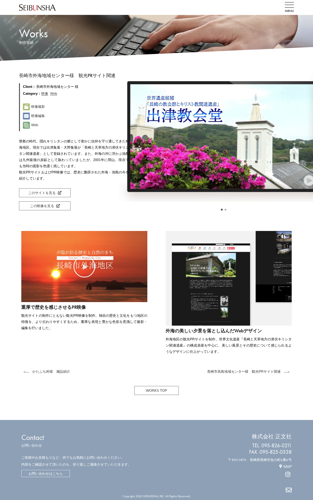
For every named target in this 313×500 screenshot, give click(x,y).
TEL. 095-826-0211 (272, 445)
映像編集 (38, 116)
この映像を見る (42, 206)
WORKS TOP (156, 390)
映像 (44, 93)
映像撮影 (38, 106)
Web (53, 93)
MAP (287, 466)
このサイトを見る (42, 193)
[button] (222, 210)
